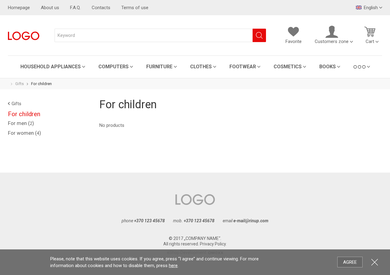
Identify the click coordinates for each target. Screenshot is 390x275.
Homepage (19, 7)
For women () (24, 133)
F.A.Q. (75, 7)
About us (50, 7)
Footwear (242, 67)
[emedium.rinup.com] (23, 35)
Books (327, 67)
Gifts (19, 83)
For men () (21, 123)
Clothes (201, 67)
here (173, 265)
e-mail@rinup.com (250, 220)
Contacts (101, 7)
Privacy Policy (213, 243)
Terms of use (134, 7)
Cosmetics (288, 67)
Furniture (159, 67)
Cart (370, 41)
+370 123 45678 (149, 220)
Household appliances (50, 67)
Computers (113, 67)
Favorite (293, 41)
